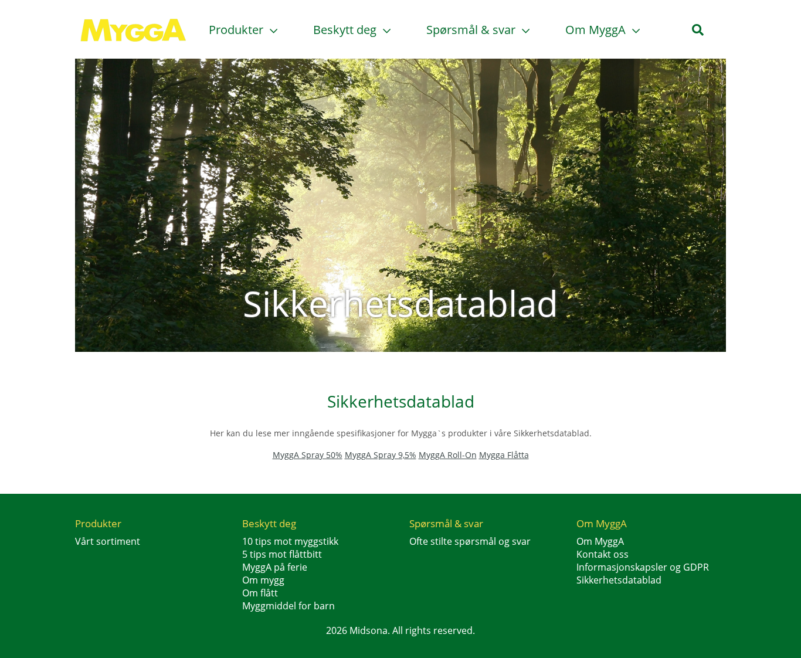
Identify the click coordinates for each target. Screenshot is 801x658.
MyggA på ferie (274, 567)
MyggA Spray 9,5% (380, 454)
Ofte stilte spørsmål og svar (470, 541)
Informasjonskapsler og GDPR (642, 567)
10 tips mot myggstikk (290, 541)
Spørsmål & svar (472, 30)
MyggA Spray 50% (307, 454)
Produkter (237, 30)
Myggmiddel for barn (288, 605)
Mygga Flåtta (504, 454)
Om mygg (263, 580)
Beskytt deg (346, 30)
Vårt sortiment (107, 541)
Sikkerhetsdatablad (618, 580)
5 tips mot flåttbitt (282, 554)
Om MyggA (597, 30)
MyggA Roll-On (448, 454)
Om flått (260, 592)
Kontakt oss (602, 554)
